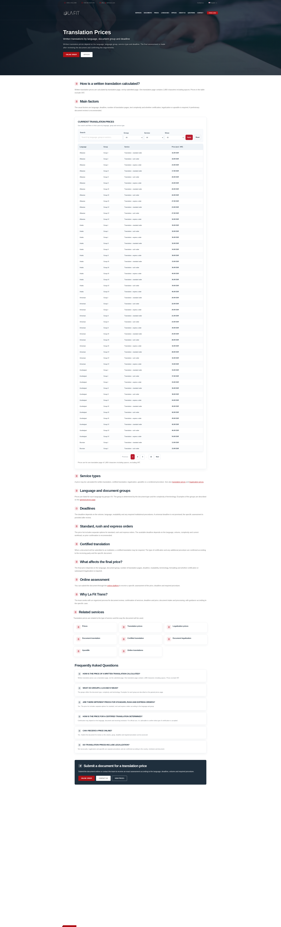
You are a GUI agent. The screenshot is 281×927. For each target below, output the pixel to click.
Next (157, 457)
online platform (113, 586)
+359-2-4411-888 (71, 3)
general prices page (87, 500)
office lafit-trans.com (108, 3)
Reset (197, 137)
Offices (174, 13)
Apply (189, 137)
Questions (191, 13)
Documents (148, 13)
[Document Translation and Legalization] (71, 13)
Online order (212, 12)
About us (182, 13)
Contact (200, 13)
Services (138, 13)
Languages (165, 13)
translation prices (179, 482)
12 (151, 457)
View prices (119, 778)
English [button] (213, 3)
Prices (156, 13)
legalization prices (196, 482)
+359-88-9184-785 (89, 3)
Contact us (200, 3)
